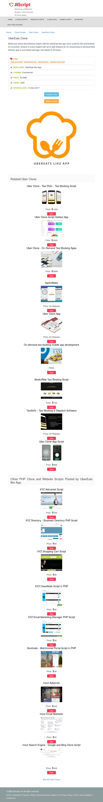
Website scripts (37, 19)
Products (26, 795)
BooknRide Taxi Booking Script (52, 379)
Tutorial (39, 795)
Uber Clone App (51, 313)
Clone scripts (21, 19)
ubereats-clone (43, 62)
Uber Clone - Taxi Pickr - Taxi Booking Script (51, 186)
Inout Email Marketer (51, 714)
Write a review (51, 101)
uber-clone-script (16, 62)
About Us (55, 795)
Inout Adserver (51, 683)
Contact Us (11, 798)
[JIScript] (20, 4)
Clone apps (52, 19)
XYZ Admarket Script (51, 489)
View (51, 214)
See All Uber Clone (51, 779)
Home (10, 19)
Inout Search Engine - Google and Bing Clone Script (51, 745)
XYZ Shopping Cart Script (51, 551)
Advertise (78, 19)
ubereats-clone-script (57, 62)
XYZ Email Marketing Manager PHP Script (51, 617)
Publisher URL (51, 94)
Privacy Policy (66, 795)
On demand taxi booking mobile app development (51, 344)
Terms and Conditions (83, 795)
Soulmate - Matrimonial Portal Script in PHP (51, 648)
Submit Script (65, 19)
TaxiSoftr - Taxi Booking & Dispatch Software (51, 410)
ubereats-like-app (30, 62)
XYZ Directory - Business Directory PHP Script (51, 520)
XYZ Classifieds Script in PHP (51, 586)
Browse (47, 795)
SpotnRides (51, 283)
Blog (33, 795)
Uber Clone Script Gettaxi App (51, 217)
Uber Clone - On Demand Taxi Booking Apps (51, 248)
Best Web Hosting (15, 25)
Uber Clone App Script (51, 441)
